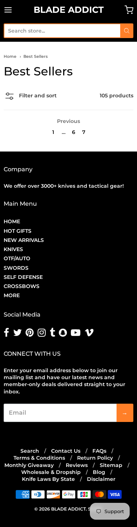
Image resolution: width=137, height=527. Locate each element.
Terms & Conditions (39, 458)
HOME (12, 221)
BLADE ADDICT (69, 9)
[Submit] (126, 30)
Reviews (77, 465)
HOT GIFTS (17, 231)
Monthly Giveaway (29, 465)
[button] (30, 97)
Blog (99, 472)
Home (10, 56)
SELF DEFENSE (23, 277)
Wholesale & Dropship (51, 472)
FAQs (99, 451)
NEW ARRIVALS (24, 240)
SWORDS (16, 268)
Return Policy (95, 458)
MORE (12, 295)
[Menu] (17, 9)
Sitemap (111, 465)
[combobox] (62, 30)
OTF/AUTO (17, 258)
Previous (68, 121)
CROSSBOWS (21, 286)
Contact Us (65, 451)
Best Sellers (35, 56)
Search (29, 451)
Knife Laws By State (48, 479)
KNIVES (13, 249)
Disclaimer (101, 479)
